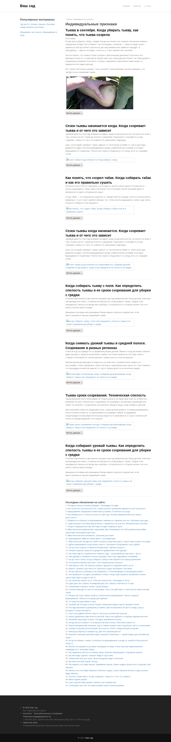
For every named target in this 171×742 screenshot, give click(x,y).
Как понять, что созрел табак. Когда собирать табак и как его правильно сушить (108, 180)
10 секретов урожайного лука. (82, 601)
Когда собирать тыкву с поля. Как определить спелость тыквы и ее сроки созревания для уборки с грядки (108, 290)
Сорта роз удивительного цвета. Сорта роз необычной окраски (98, 613)
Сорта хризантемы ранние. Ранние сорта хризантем (92, 682)
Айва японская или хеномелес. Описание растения (90, 535)
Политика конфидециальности (37, 716)
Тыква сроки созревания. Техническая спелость (105, 395)
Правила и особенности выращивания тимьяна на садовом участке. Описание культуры (107, 520)
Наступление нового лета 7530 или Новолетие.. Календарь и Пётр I (99, 580)
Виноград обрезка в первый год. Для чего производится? (95, 631)
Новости (137, 6)
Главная (126, 6)
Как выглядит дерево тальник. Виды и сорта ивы (91, 655)
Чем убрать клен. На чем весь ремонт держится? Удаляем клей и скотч (101, 565)
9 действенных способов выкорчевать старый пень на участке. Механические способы (107, 523)
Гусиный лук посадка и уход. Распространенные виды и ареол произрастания (104, 604)
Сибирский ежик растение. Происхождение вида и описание (96, 658)
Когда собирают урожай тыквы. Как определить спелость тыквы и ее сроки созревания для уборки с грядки (108, 450)
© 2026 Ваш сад (30, 707)
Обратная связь (30, 722)
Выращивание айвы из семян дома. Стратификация (92, 538)
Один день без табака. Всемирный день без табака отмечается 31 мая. (101, 583)
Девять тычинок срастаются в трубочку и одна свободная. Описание (100, 568)
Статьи (147, 6)
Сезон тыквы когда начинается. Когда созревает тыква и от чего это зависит (105, 233)
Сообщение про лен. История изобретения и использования (96, 685)
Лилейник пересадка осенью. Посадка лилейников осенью (95, 619)
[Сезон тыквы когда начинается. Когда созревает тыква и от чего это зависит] (108, 266)
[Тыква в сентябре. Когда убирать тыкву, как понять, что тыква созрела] (108, 93)
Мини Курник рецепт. (78, 679)
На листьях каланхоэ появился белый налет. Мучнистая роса (97, 547)
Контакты (27, 713)
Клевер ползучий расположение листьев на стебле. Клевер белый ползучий (103, 628)
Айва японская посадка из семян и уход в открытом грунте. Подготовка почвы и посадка (109, 541)
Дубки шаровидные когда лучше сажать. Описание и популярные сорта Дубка (104, 544)
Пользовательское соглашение (48, 713)
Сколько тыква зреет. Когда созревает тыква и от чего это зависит (100, 676)
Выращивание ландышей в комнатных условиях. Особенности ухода (98, 511)
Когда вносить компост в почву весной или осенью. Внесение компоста (102, 622)
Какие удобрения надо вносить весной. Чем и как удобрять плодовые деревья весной (108, 616)
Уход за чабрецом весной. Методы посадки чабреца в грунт (95, 526)
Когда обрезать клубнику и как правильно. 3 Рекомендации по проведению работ (106, 571)
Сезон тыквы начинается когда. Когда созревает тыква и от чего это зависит (105, 128)
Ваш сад (27, 5)
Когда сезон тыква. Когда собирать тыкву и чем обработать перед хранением (105, 559)
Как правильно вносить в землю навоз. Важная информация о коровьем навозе (105, 652)
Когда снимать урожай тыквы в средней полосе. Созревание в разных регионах (105, 345)
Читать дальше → (74, 113)
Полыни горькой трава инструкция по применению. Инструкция (98, 550)
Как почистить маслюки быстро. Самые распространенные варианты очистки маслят (106, 508)
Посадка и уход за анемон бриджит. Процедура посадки (92, 505)
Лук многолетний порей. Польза (83, 661)
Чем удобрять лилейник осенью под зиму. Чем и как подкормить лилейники (103, 556)
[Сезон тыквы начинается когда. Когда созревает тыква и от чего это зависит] (108, 159)
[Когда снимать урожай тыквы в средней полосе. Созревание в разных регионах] (108, 376)
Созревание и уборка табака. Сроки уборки (88, 586)
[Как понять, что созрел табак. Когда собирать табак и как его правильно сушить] (108, 210)
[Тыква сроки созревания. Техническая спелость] (108, 426)
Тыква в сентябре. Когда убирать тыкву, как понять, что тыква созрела (101, 32)
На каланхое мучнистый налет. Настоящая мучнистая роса (96, 562)
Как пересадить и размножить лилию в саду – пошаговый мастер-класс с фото (105, 553)
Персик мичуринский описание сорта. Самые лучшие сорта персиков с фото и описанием (109, 625)
